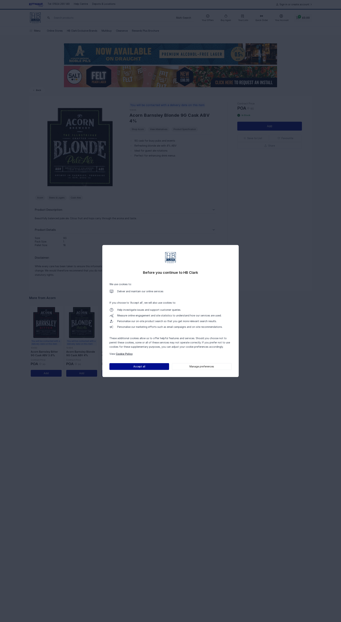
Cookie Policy (124, 353)
